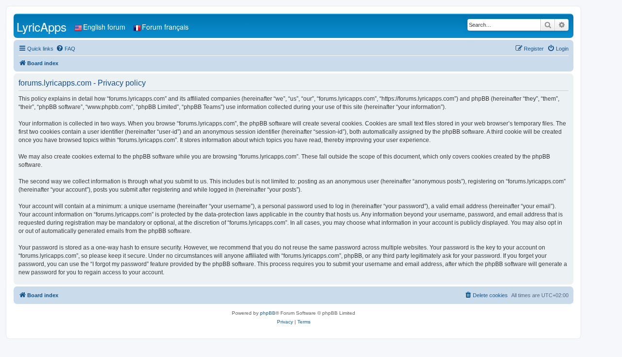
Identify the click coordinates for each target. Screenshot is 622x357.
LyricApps (42, 26)
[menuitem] (65, 48)
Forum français (165, 27)
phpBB (268, 313)
